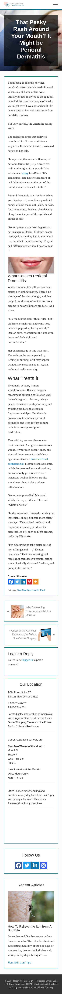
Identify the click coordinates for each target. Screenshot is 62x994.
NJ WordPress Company (42, 987)
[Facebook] (11, 581)
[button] (56, 5)
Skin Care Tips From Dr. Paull (31, 590)
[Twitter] (17, 581)
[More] (35, 581)
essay (25, 173)
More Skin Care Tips (19, 962)
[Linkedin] (23, 581)
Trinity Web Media (20, 987)
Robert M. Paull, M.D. (23, 981)
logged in (27, 660)
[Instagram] (43, 865)
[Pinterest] (29, 581)
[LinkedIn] (35, 865)
